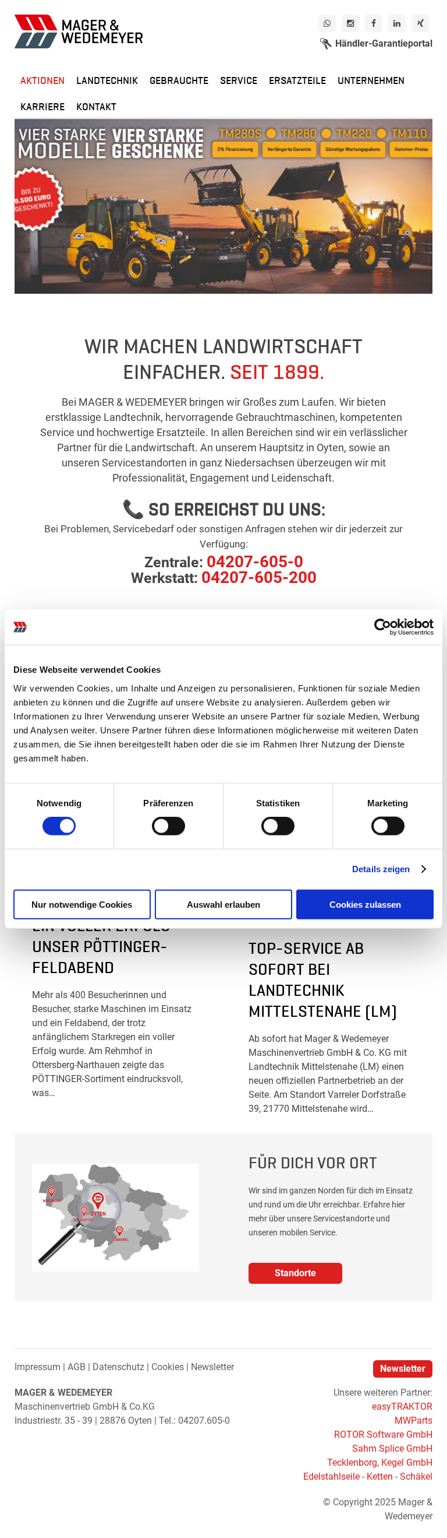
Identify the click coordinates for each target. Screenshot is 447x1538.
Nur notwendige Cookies (81, 904)
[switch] (168, 826)
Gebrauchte (179, 79)
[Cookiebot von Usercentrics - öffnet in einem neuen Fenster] (383, 627)
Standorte (295, 1273)
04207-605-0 (255, 561)
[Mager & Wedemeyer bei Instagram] (350, 23)
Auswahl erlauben (223, 904)
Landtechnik (107, 79)
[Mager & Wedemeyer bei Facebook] (373, 23)
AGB (77, 1366)
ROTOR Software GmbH (383, 1434)
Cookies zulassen (365, 904)
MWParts (413, 1420)
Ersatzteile (297, 79)
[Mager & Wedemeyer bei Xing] (420, 23)
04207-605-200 (259, 577)
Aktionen (42, 79)
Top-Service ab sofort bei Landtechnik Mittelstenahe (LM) (323, 978)
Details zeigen (381, 869)
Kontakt (96, 106)
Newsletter (212, 1366)
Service (238, 79)
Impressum (38, 1366)
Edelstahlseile (331, 1476)
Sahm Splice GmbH (392, 1448)
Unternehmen (371, 79)
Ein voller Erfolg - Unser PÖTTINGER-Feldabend (106, 945)
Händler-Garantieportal (383, 43)
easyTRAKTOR (402, 1406)
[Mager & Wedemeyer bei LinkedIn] (397, 23)
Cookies (167, 1366)
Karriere (42, 106)
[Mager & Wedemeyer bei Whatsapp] (327, 23)
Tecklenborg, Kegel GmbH (379, 1462)
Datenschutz (118, 1366)
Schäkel (416, 1476)
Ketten (380, 1476)
